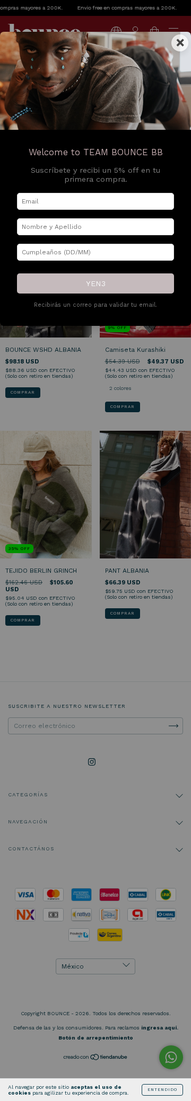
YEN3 (96, 283)
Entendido (162, 1089)
